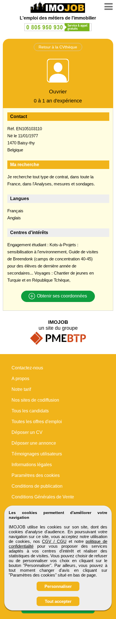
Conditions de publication (37, 486)
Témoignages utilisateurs (37, 453)
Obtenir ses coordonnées (61, 296)
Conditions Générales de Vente (43, 496)
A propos (20, 378)
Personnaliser (58, 586)
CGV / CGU (54, 541)
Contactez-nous (27, 367)
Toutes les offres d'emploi (37, 421)
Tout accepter (58, 601)
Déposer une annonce (34, 443)
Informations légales (32, 464)
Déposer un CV (27, 432)
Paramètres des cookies (36, 475)
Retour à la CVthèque (58, 47)
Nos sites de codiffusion (35, 400)
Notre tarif (21, 389)
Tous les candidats (30, 410)
